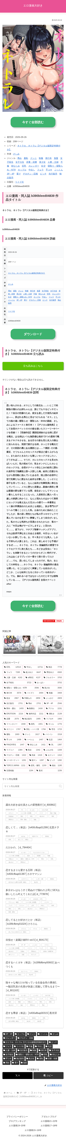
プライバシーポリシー (17, 1116)
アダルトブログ (48, 1116)
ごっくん (58, 169)
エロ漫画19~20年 (17, 1125)
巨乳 (24, 166)
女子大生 (20, 162)
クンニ (33, 158)
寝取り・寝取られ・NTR (22, 297)
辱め (19, 158)
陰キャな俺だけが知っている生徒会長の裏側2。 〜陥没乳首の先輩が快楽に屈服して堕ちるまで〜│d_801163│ (33, 986)
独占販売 (20, 1058)
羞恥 (26, 158)
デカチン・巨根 (30, 173)
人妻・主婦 (53, 162)
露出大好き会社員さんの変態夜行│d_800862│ (31, 804)
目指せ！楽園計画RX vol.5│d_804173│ (27, 940)
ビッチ (43, 173)
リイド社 (19, 182)
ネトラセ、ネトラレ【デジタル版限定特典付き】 (26, 273)
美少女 (42, 162)
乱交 (43, 166)
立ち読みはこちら (33, 366)
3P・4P (10, 173)
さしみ (16, 154)
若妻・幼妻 (31, 162)
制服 (41, 158)
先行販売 (53, 173)
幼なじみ (15, 166)
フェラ (40, 169)
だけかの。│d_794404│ (19, 847)
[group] (19, 645)
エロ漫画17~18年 (49, 1125)
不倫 (35, 294)
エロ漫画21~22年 (49, 1121)
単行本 (48, 158)
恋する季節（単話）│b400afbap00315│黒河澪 (31, 1013)
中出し (32, 169)
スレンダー (33, 166)
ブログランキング (17, 1121)
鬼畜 (56, 158)
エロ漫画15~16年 (33, 1130)
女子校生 (45, 291)
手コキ (49, 169)
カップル (22, 169)
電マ (18, 173)
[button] (58, 645)
